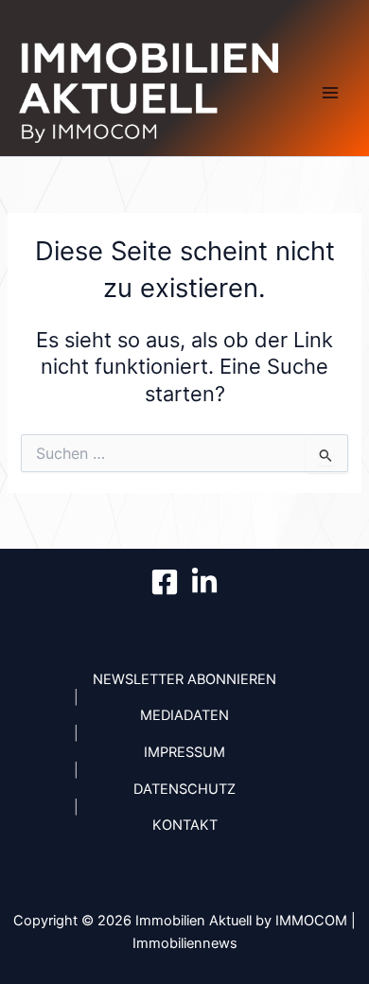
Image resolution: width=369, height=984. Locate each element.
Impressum (184, 752)
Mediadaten (184, 715)
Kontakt (185, 825)
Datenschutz (184, 789)
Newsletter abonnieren (184, 679)
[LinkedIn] (204, 582)
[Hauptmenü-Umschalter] (330, 93)
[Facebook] (164, 582)
